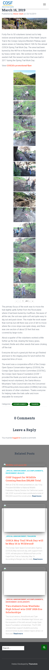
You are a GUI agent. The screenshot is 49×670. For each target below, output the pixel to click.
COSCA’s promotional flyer (19, 65)
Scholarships (23, 602)
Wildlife (20, 473)
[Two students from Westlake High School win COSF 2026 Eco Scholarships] (24, 581)
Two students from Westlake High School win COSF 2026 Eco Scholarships (24, 609)
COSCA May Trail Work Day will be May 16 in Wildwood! (24, 542)
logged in (16, 438)
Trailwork (34, 404)
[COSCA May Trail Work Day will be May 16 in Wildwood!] (24, 518)
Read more (36, 496)
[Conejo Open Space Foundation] (9, 4)
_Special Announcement (16, 471)
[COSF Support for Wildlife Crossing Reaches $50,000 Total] (15, 465)
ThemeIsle (33, 664)
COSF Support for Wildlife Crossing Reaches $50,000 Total (23, 479)
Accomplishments (20, 404)
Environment (11, 473)
